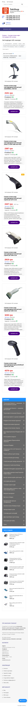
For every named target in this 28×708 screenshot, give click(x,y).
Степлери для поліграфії (10, 513)
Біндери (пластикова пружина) (12, 420)
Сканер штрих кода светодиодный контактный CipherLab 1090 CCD (12, 309)
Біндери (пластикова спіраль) (12, 428)
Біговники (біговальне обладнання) (10, 501)
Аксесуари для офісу (9, 520)
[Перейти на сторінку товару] (14, 71)
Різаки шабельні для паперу (11, 454)
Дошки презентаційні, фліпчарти (13, 477)
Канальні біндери (8, 445)
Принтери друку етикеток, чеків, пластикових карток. (12, 489)
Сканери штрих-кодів (9, 485)
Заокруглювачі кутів (9, 509)
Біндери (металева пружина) (12, 424)
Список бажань (7, 697)
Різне (5, 524)
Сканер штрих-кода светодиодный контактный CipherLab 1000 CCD (12, 254)
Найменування (13, 55)
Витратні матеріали (9, 493)
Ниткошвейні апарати (10, 436)
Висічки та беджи (8, 497)
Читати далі (5, 49)
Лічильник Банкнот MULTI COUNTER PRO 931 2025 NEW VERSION (15, 559)
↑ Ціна (19, 55)
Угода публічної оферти (9, 678)
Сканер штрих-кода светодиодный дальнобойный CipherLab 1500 (14, 365)
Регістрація (6, 692)
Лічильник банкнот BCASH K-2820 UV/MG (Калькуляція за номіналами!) (16, 544)
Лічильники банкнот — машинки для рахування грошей (13, 403)
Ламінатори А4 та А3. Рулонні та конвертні (12, 449)
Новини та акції (7, 675)
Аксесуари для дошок (10, 481)
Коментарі (5, 57)
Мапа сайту (6, 682)
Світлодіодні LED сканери (11, 81)
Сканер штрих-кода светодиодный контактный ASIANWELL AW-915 (12, 87)
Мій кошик (6, 695)
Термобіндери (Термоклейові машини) (12, 441)
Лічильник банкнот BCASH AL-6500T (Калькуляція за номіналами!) (16, 535)
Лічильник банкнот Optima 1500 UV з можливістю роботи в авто (16, 567)
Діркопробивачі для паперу (11, 517)
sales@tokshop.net (6, 660)
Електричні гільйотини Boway (12, 465)
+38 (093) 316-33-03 (13, 19)
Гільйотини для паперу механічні (13, 461)
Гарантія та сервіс (7, 673)
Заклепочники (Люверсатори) (12, 506)
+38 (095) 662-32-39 (13, 16)
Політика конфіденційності (9, 680)
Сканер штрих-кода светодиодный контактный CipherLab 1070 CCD (12, 198)
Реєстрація (10, 1)
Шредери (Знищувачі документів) (13, 468)
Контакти (6, 668)
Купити (13, 111)
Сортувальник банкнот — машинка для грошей (13, 408)
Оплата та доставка (8, 670)
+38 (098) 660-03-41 (13, 18)
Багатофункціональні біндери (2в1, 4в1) (13, 432)
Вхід (4, 1)
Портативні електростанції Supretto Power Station (13, 473)
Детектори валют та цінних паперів (13, 417)
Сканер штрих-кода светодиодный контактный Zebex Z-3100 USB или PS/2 (12, 142)
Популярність (12, 57)
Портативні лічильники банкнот (12, 413)
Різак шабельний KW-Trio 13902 (16, 551)
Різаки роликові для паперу (11, 457)
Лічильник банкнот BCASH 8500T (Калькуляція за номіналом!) (16, 582)
